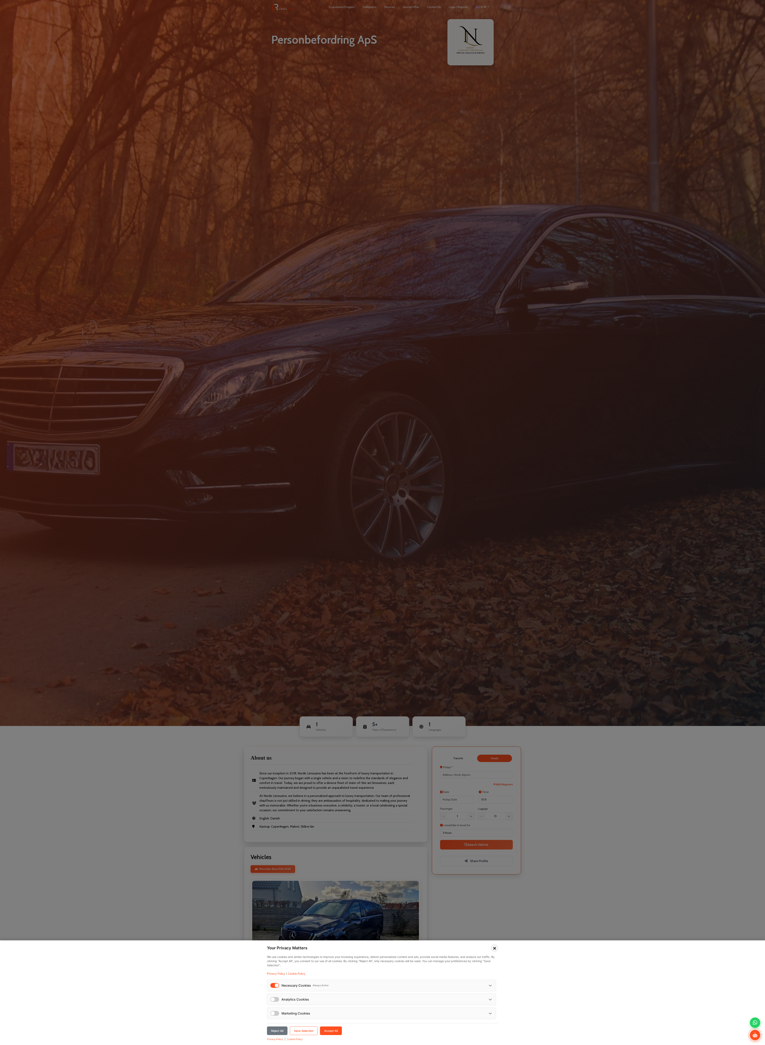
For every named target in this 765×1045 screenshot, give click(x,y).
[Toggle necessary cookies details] (490, 985)
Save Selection (303, 1030)
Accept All (331, 1030)
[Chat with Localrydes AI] (755, 1035)
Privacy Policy (276, 973)
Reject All (277, 1030)
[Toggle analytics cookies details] (490, 999)
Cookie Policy (296, 973)
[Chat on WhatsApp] (755, 1023)
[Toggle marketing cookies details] (490, 1013)
